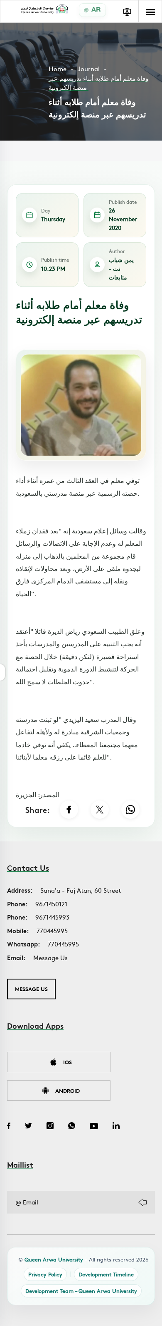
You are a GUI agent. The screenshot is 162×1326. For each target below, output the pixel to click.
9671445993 (52, 917)
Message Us (50, 957)
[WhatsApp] (130, 809)
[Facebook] (69, 809)
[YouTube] (94, 1126)
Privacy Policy (45, 1274)
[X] (100, 809)
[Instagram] (50, 1126)
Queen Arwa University (54, 1259)
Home (57, 68)
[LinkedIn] (116, 1126)
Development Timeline (106, 1274)
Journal (89, 68)
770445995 (52, 930)
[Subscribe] (142, 1202)
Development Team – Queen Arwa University (81, 1290)
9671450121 (51, 903)
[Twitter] (28, 1126)
